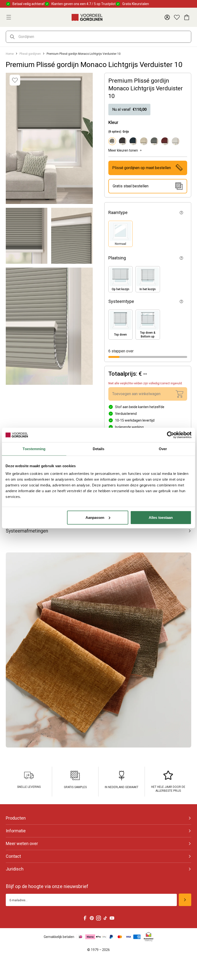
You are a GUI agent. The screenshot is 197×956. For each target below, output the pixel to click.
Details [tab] (99, 449)
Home (10, 53)
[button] (120, 234)
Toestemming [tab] (34, 449)
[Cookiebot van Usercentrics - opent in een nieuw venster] (170, 435)
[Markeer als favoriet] (15, 80)
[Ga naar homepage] (87, 17)
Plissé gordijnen (30, 53)
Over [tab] (163, 449)
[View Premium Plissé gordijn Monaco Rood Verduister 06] (165, 141)
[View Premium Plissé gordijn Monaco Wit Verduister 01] (175, 141)
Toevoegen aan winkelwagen (136, 394)
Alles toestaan (161, 517)
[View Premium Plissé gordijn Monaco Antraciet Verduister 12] (123, 141)
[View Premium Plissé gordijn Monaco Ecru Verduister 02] (144, 141)
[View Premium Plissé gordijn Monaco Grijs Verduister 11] (154, 141)
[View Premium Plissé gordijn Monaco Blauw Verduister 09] (133, 141)
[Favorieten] (177, 17)
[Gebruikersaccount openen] (167, 17)
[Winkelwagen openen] (186, 17)
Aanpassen (95, 517)
